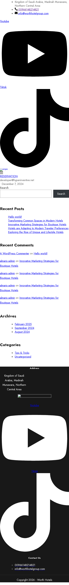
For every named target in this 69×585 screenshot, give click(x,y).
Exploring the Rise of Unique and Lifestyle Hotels (35, 232)
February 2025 (23, 324)
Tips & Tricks (22, 353)
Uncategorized (23, 357)
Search (4, 188)
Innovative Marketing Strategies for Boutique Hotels (37, 224)
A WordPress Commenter (14, 253)
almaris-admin (7, 261)
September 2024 (24, 328)
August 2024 (22, 332)
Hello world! (15, 217)
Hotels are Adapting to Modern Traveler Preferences (38, 228)
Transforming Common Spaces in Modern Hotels (35, 221)
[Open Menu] (1, 172)
